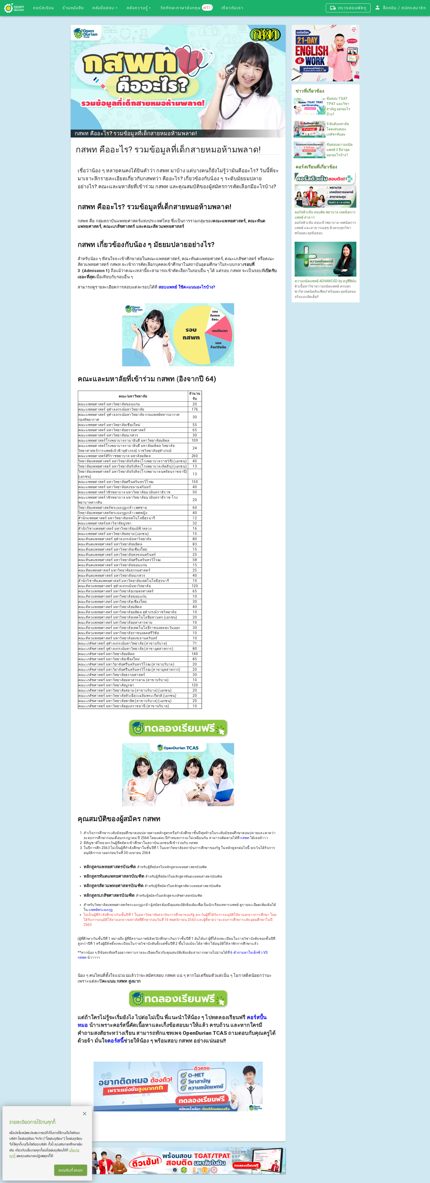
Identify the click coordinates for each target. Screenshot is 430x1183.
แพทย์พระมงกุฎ (100, 910)
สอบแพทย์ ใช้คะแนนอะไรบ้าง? (187, 286)
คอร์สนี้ (115, 1041)
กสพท (244, 838)
